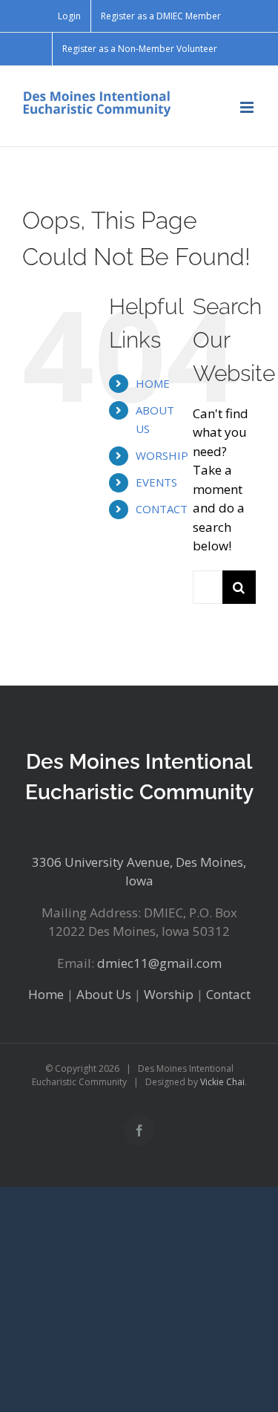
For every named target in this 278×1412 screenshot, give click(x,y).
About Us (103, 994)
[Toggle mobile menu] (248, 107)
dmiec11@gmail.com (159, 963)
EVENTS (156, 482)
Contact (228, 994)
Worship (168, 994)
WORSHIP (162, 455)
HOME (153, 383)
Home (46, 994)
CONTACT (162, 508)
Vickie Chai (222, 1082)
